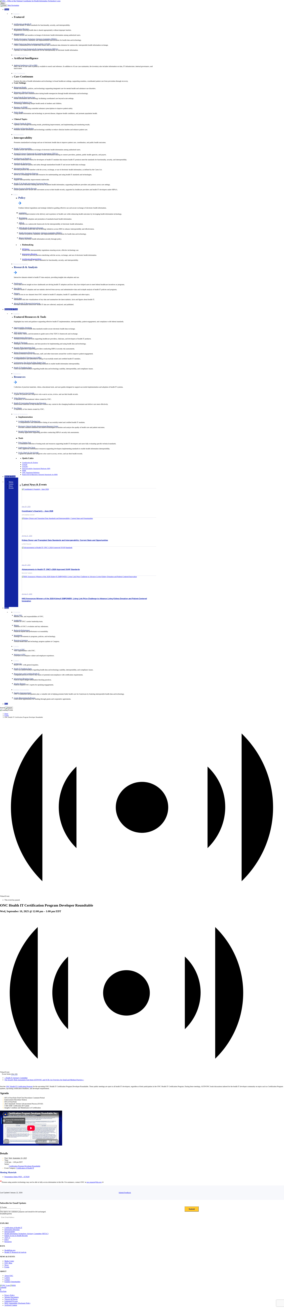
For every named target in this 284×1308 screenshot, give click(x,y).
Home (6, 714)
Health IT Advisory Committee (16, 1078)
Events (6, 715)
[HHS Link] (13, 1285)
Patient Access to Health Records (16, 1236)
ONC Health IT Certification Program (19, 1086)
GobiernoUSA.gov (11, 1301)
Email (6, 1214)
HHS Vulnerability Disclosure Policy (17, 1303)
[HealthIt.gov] (30, 1)
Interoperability (9, 1232)
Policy (21, 197)
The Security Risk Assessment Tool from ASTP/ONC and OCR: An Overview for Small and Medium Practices (44, 1080)
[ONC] (5, 1285)
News (6, 1265)
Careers (7, 1278)
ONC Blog (8, 1263)
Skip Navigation (13, 5)
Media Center (9, 1261)
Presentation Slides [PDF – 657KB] (17, 1177)
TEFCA (7, 1238)
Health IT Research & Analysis (15, 1252)
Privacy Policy (9, 1295)
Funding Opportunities (12, 1282)
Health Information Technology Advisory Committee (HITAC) (26, 1234)
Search (2, 708)
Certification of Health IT (25, 1168)
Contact (7, 1280)
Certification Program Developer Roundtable (24, 1166)
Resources (19, 376)
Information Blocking (12, 1230)
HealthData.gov (10, 1250)
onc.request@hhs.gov (94, 1182)
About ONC (8, 1276)
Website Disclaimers (11, 1297)
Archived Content (10, 1305)
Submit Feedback (125, 1193)
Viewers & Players (11, 1299)
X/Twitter (3, 1207)
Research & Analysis (25, 267)
